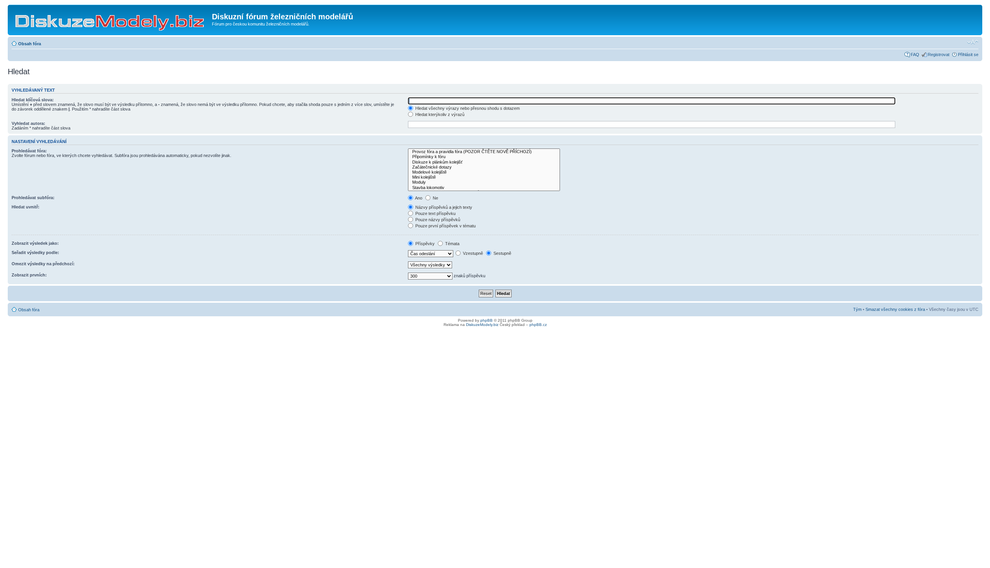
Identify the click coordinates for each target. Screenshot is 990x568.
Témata (451, 243)
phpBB (486, 320)
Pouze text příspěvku (435, 213)
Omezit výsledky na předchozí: (43, 263)
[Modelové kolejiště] (484, 172)
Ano (418, 198)
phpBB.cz (538, 324)
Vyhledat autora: (28, 123)
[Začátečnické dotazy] (484, 167)
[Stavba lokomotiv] (484, 187)
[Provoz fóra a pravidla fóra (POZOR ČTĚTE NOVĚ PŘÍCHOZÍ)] (484, 151)
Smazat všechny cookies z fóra (895, 309)
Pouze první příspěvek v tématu (445, 225)
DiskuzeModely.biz (482, 324)
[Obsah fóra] (111, 19)
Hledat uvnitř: (25, 207)
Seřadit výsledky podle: (35, 252)
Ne (435, 198)
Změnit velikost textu (972, 42)
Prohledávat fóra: (29, 150)
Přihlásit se (968, 54)
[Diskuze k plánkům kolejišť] (484, 162)
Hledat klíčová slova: (33, 99)
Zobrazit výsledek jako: (35, 243)
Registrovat (938, 54)
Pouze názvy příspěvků (437, 219)
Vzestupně (472, 253)
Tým (857, 309)
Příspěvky (424, 243)
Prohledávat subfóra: (33, 197)
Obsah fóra (29, 43)
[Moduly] (484, 182)
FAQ (915, 54)
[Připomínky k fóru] (484, 156)
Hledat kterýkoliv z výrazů (439, 114)
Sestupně (501, 253)
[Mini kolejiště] (484, 177)
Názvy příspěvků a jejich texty (443, 207)
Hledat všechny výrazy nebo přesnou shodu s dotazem (467, 108)
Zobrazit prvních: (29, 275)
